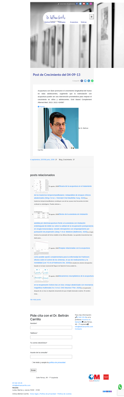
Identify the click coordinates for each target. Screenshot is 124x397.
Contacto (78, 329)
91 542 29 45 (81, 317)
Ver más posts (35, 299)
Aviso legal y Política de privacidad (43, 394)
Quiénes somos (49, 22)
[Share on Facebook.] (81, 81)
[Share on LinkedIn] (88, 81)
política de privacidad (57, 362)
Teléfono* (33, 333)
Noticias (84, 22)
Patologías (61, 22)
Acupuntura (74, 22)
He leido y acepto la (49, 362)
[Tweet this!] (85, 81)
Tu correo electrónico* (38, 343)
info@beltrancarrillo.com (84, 327)
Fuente (42, 107)
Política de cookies (64, 394)
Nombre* (33, 323)
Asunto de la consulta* (39, 353)
